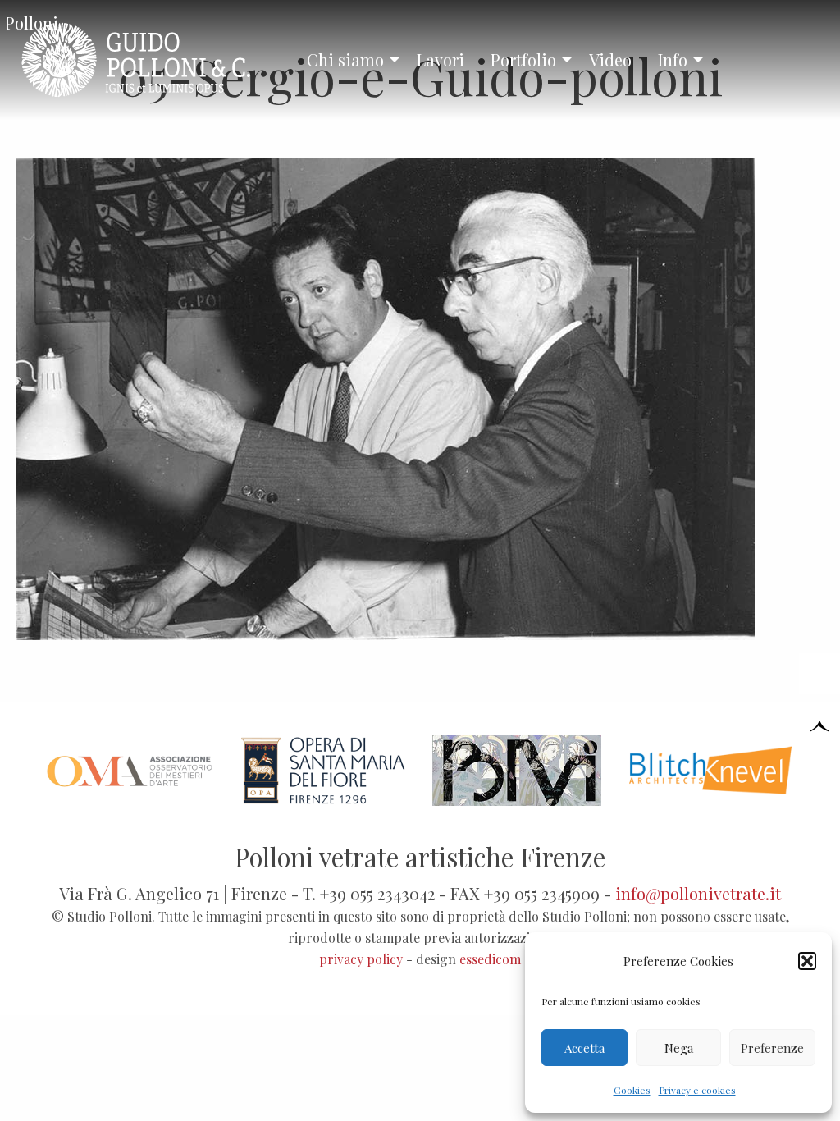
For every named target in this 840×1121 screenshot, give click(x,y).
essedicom (490, 959)
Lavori (440, 59)
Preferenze (772, 1048)
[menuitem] (349, 60)
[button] (807, 961)
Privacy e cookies (697, 1089)
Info (672, 59)
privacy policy (361, 959)
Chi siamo (345, 59)
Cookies (632, 1089)
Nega (678, 1048)
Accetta (584, 1048)
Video (610, 59)
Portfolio (523, 59)
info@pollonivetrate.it (698, 893)
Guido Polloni (32, 22)
